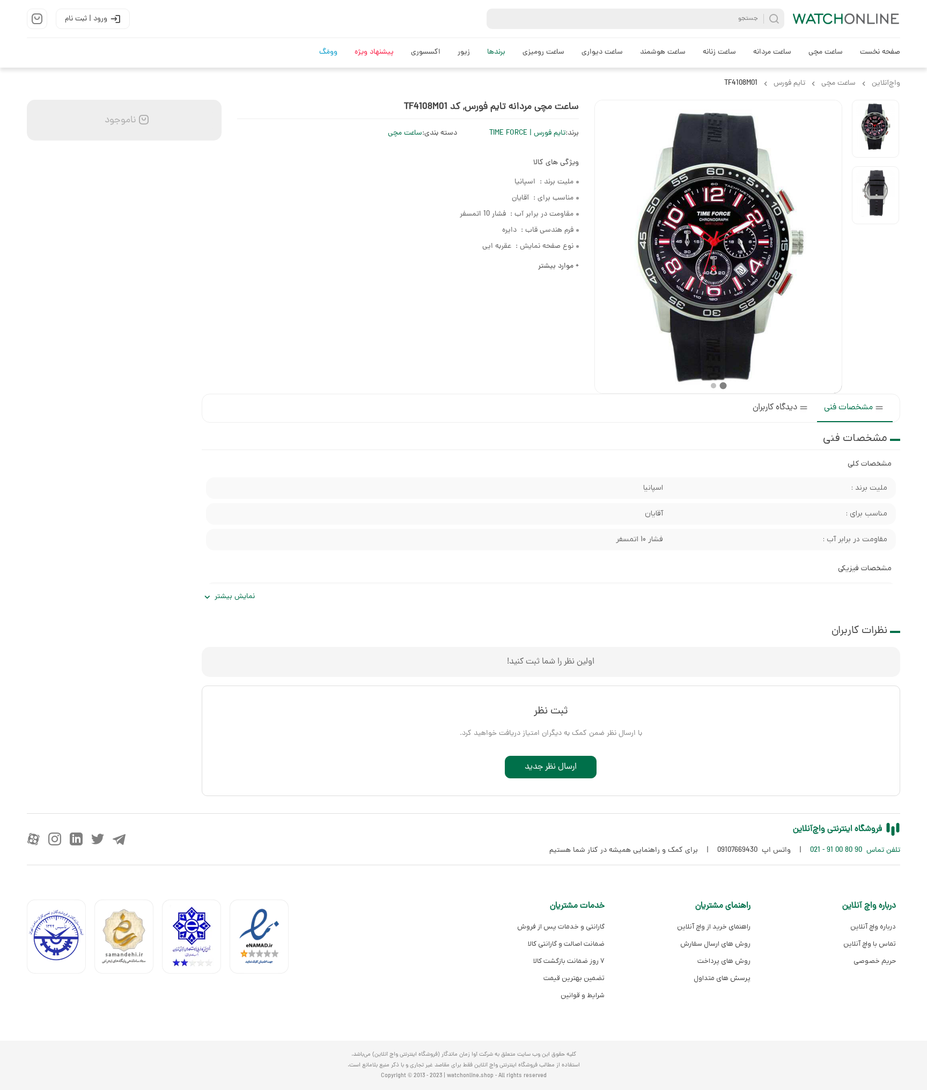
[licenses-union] (60, 939)
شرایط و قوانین (583, 995)
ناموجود (119, 120)
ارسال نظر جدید (551, 767)
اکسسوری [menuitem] (425, 52)
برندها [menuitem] (496, 52)
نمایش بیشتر (234, 596)
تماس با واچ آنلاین (869, 943)
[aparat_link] (33, 839)
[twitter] (97, 839)
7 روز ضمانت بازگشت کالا (569, 961)
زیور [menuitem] (464, 52)
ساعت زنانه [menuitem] (719, 52)
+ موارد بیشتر (558, 266)
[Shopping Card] (37, 19)
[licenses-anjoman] (196, 939)
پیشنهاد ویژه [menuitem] (374, 52)
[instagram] (54, 839)
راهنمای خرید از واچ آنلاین (713, 926)
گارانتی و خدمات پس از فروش (561, 926)
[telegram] (119, 839)
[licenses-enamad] (263, 939)
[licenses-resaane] (128, 939)
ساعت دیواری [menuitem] (602, 52)
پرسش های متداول (722, 978)
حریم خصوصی (875, 961)
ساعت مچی (405, 133)
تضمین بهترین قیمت (574, 978)
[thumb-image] (875, 129)
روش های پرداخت (723, 961)
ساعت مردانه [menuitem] (772, 52)
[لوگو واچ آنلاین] (846, 18)
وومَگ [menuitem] (328, 52)
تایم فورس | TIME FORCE (527, 133)
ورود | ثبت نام (86, 19)
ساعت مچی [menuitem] (825, 52)
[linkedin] (76, 839)
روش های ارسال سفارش (715, 943)
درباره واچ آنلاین (873, 926)
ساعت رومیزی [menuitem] (543, 52)
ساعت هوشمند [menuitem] (663, 52)
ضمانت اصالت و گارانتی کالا (566, 943)
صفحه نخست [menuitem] (880, 52)
